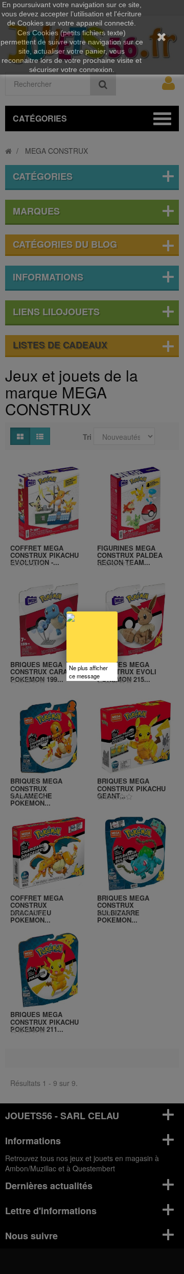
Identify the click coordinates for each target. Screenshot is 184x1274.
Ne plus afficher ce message (88, 672)
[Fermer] (117, 611)
